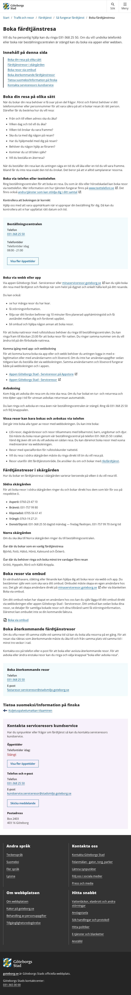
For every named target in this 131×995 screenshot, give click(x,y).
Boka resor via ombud (22, 70)
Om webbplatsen (17, 901)
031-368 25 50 (16, 234)
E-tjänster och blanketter (88, 934)
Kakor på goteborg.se (20, 908)
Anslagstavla (80, 913)
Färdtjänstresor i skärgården (26, 65)
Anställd (77, 941)
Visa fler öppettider (22, 261)
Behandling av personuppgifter (26, 916)
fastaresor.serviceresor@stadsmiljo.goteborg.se (38, 690)
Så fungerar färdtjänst (70, 18)
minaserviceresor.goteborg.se (81, 283)
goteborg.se (11, 973)
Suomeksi (12, 862)
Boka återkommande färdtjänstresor (31, 75)
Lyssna (10, 876)
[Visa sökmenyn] (113, 6)
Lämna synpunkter (84, 869)
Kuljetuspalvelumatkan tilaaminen (30, 710)
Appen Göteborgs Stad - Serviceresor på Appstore (41, 374)
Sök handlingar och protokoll (90, 920)
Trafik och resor (24, 18)
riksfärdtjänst (110, 461)
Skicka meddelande (22, 803)
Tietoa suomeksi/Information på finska (32, 80)
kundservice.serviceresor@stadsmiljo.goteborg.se (39, 793)
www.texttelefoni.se (101, 188)
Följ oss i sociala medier (87, 876)
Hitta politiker (81, 927)
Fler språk (12, 869)
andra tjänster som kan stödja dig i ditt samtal (47, 192)
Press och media (82, 883)
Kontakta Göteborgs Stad (88, 855)
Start (6, 18)
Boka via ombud (18, 620)
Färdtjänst (45, 18)
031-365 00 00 (12, 985)
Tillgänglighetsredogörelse (23, 923)
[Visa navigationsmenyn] (125, 6)
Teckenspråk (14, 855)
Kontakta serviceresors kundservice (31, 85)
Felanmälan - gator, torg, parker (92, 862)
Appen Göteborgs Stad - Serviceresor (33, 380)
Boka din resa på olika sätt (24, 59)
